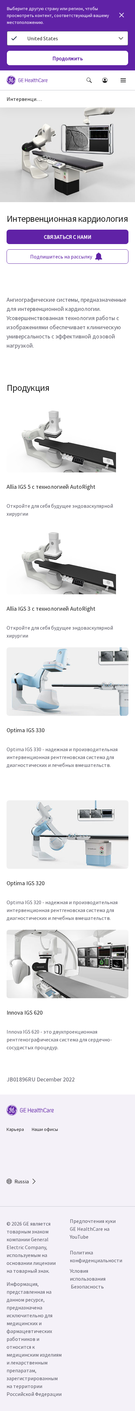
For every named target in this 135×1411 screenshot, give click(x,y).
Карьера (15, 1129)
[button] (89, 80)
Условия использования (88, 1275)
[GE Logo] (27, 81)
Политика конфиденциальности (96, 1256)
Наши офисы (45, 1129)
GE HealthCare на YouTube (89, 1233)
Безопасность (87, 1286)
